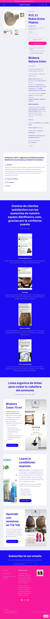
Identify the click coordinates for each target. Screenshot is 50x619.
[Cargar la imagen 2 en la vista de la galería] (11, 32)
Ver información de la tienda (36, 53)
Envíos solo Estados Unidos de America (9, 577)
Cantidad (30, 31)
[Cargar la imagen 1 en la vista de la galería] (6, 32)
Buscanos (5, 570)
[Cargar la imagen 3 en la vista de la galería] (16, 32)
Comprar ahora (37, 43)
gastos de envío (33, 28)
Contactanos (6, 573)
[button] (4, 4)
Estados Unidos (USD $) (10, 612)
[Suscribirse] (35, 564)
